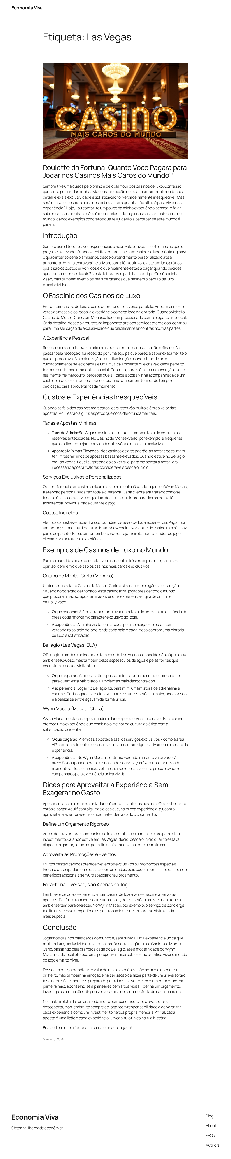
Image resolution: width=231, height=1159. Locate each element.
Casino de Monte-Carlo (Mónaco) (78, 575)
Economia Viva (27, 7)
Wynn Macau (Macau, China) (73, 708)
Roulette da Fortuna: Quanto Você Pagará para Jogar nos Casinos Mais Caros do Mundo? (115, 171)
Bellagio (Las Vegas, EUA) (70, 645)
